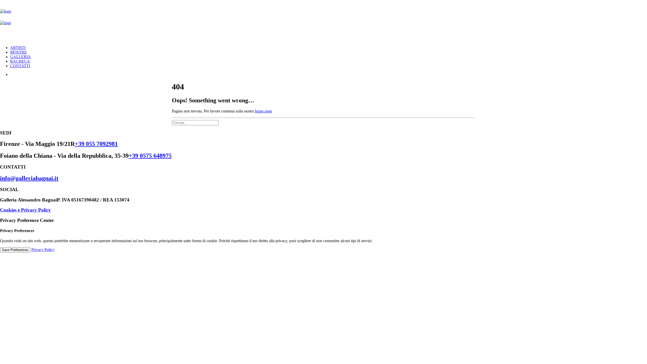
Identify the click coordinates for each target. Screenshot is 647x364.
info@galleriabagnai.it (29, 178)
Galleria (20, 57)
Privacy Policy (43, 249)
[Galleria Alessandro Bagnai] (323, 20)
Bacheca (20, 61)
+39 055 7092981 (96, 144)
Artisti (18, 48)
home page (263, 111)
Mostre (18, 52)
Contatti (20, 66)
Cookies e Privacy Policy (25, 210)
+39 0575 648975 (150, 155)
